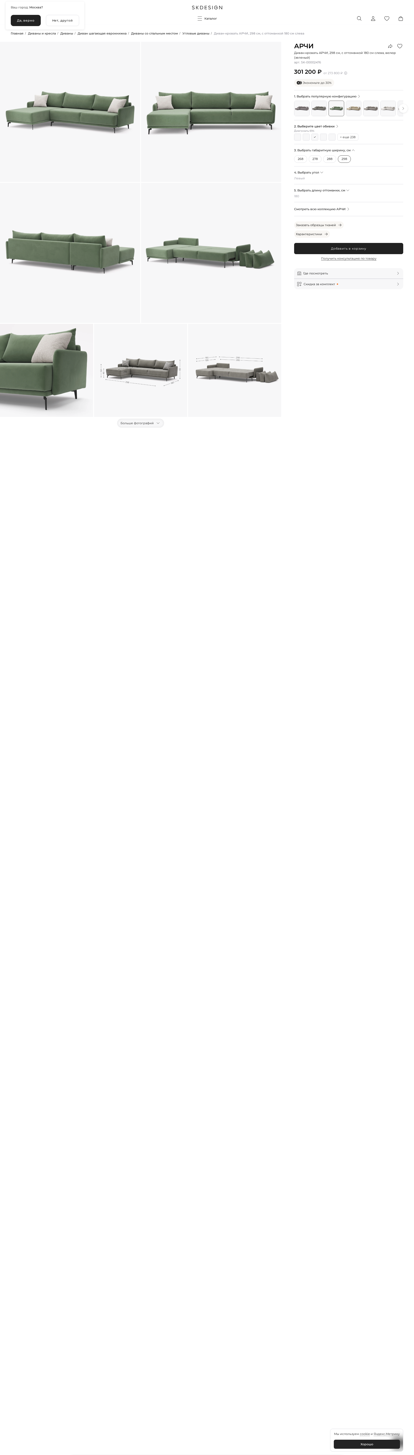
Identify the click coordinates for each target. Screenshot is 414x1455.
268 (300, 159)
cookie (365, 1434)
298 (344, 159)
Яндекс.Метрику (387, 1434)
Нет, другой (62, 20)
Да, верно (25, 20)
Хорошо (367, 1444)
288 (329, 159)
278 (315, 159)
